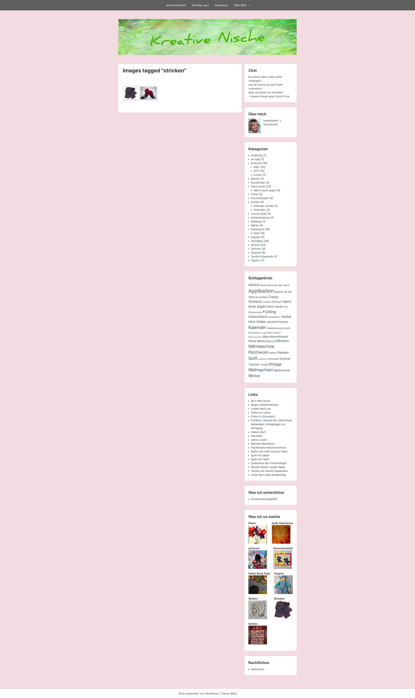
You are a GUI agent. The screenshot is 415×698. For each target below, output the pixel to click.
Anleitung (256, 155)
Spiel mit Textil (260, 459)
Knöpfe (286, 328)
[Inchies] (257, 643)
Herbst (286, 317)
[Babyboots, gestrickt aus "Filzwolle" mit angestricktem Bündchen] (148, 93)
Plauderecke (258, 447)
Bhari (234, 693)
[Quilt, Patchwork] (281, 542)
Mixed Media (256, 341)
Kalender (257, 327)
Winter (254, 375)
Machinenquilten (255, 337)
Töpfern (256, 260)
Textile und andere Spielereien (269, 471)
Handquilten (274, 317)
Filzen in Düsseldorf (263, 416)
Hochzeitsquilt (260, 198)
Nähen (255, 225)
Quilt (256, 233)
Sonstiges (257, 241)
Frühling (269, 312)
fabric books (275, 306)
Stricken (256, 248)
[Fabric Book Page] (257, 593)
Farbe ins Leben (260, 412)
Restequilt (273, 359)
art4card (256, 163)
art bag (255, 159)
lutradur (277, 332)
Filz (286, 306)
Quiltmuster (263, 359)
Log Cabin (266, 332)
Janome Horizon (277, 321)
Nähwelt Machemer (263, 443)
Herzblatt (256, 435)
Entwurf (277, 301)
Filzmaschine (255, 312)
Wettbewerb (282, 370)
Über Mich (240, 5)
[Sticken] (257, 618)
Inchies (255, 202)
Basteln (255, 178)
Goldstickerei (257, 316)
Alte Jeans (283, 285)
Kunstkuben (254, 332)
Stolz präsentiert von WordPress (198, 693)
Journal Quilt (259, 213)
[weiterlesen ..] (272, 120)
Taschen (256, 252)
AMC (257, 167)
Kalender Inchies (263, 205)
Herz (252, 322)
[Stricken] (283, 618)
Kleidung (256, 221)
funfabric (256, 420)
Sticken (255, 467)
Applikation (261, 291)
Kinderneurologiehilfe (264, 499)
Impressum (221, 5)
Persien (283, 352)
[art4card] (257, 568)
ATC (256, 170)
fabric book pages (265, 190)
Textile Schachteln (262, 256)
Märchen (282, 341)
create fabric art (261, 408)
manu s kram (259, 439)
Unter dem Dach (261, 474)
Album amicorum (269, 285)
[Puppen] (283, 593)
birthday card (200, 5)
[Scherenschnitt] (282, 568)
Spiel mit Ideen (260, 455)
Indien (261, 322)
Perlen (272, 352)
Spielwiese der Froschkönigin (269, 463)
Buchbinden (258, 182)
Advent (253, 285)
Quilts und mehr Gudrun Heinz (269, 451)
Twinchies (260, 209)
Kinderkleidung (260, 217)
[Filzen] (257, 542)
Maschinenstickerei (275, 336)
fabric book (258, 186)
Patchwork (257, 229)
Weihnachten (260, 369)
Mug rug (270, 341)
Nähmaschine (261, 346)
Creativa (267, 302)
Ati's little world (260, 400)
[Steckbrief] (270, 124)
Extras (257, 174)
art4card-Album (176, 5)
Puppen (255, 237)
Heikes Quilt (258, 432)
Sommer (285, 358)
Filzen (254, 194)
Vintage (274, 364)
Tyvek (263, 364)
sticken (255, 244)
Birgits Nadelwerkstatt (264, 404)
